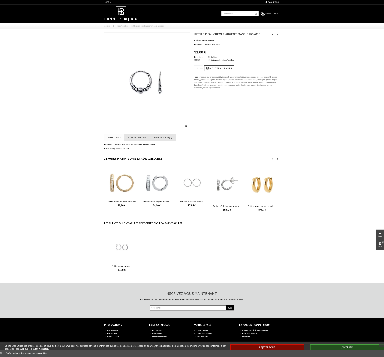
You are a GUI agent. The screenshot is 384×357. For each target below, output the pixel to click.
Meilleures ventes (159, 336)
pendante (222, 85)
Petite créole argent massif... (140, 201)
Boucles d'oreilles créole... (176, 201)
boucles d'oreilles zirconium (205, 85)
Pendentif (267, 77)
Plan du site (112, 333)
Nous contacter (113, 336)
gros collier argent (207, 80)
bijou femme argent (256, 82)
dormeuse (230, 85)
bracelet (225, 77)
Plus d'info (114, 137)
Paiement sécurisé (249, 333)
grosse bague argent (253, 77)
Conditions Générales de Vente (255, 330)
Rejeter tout (267, 347)
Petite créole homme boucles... (246, 206)
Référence (198, 40)
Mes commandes (204, 333)
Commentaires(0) (162, 137)
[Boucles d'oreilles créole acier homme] (176, 182)
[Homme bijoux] (120, 13)
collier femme (270, 82)
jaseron (244, 82)
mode (202, 77)
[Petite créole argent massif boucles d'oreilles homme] (122, 247)
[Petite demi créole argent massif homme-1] (186, 126)
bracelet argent (222, 80)
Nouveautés (157, 333)
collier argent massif (232, 82)
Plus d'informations (10, 353)
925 (219, 77)
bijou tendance (211, 77)
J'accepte (347, 347)
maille (231, 80)
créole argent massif (211, 88)
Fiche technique (137, 137)
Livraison (246, 336)
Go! (230, 308)
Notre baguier (112, 330)
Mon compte (202, 330)
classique (261, 80)
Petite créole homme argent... (211, 206)
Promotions (157, 330)
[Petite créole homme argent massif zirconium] (211, 184)
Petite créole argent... (122, 266)
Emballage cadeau (198, 58)
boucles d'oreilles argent (213, 82)
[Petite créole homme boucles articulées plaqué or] (246, 184)
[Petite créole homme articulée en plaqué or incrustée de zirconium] (106, 182)
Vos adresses (202, 336)
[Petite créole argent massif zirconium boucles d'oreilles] (141, 182)
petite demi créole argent (246, 85)
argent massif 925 (237, 77)
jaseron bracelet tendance (245, 80)
